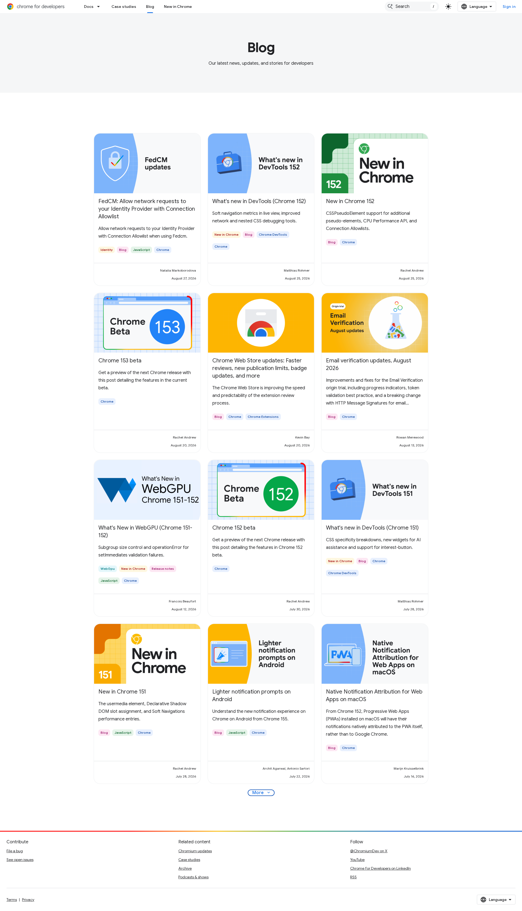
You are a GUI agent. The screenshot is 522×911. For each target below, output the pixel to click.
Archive (185, 868)
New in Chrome (178, 6)
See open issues (20, 859)
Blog (150, 6)
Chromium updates (195, 850)
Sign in (509, 6)
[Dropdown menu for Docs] (100, 6)
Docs (89, 6)
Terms (12, 899)
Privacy (28, 899)
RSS (353, 877)
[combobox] (412, 6)
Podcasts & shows (193, 877)
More (261, 792)
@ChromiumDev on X (368, 850)
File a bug (15, 850)
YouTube (357, 859)
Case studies (123, 6)
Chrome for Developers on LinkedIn (380, 868)
